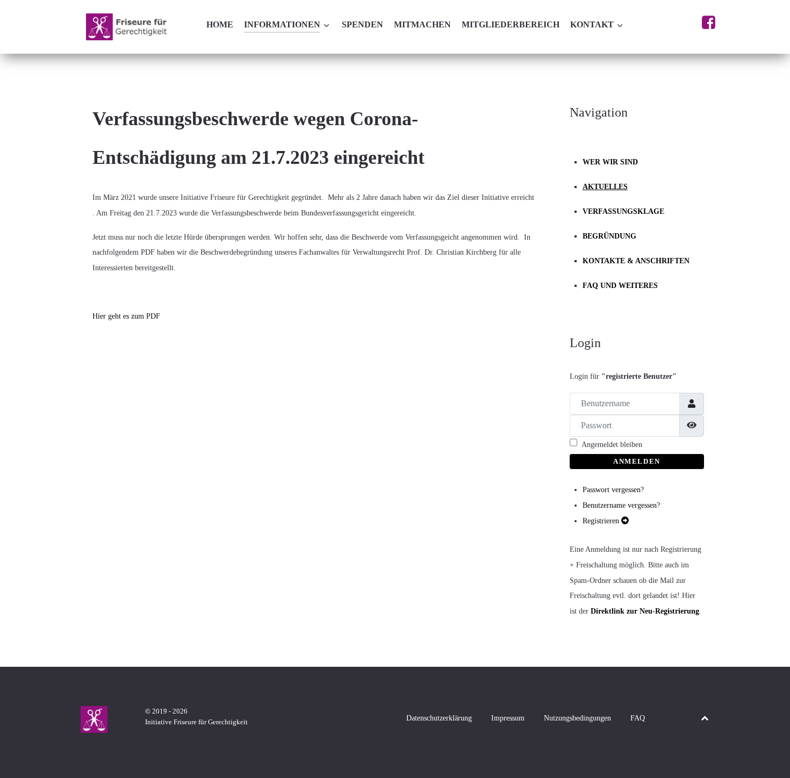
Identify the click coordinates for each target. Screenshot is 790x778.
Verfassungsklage (623, 211)
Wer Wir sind (610, 161)
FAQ (637, 718)
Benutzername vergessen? (621, 505)
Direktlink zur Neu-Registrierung (645, 611)
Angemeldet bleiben (611, 444)
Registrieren (602, 520)
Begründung (609, 236)
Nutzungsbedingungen (577, 718)
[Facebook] (709, 25)
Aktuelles (605, 186)
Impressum (508, 718)
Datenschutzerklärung (439, 718)
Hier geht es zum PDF (126, 316)
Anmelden (636, 461)
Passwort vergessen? (613, 489)
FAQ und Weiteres (620, 285)
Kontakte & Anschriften (636, 260)
